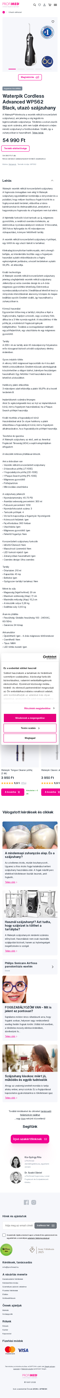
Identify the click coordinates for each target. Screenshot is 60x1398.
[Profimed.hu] (11, 5)
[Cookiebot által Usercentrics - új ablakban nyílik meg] (43, 657)
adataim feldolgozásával (38, 1238)
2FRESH (43, 1389)
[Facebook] (26, 1202)
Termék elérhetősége (15, 148)
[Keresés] (34, 4)
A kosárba (10, 792)
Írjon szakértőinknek (27, 1138)
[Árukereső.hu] (21, 1250)
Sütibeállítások (9, 1298)
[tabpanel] (30, 44)
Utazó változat (15, 12)
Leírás (7, 180)
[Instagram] (33, 1202)
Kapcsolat (6, 1334)
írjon (23, 1119)
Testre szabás (28, 728)
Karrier (5, 1330)
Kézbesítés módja (10, 1283)
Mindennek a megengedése (30, 718)
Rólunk (5, 1326)
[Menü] (55, 5)
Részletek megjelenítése (37, 708)
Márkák (5, 1310)
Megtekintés (27, 77)
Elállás (5, 1294)
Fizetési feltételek (10, 1290)
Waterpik (12, 164)
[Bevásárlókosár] (50, 5)
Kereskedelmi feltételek (12, 1279)
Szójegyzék (7, 1314)
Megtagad (30, 738)
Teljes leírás (38, 133)
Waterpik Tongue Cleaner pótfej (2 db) (16, 771)
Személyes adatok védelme (14, 1287)
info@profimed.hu (10, 1267)
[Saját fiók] (44, 4)
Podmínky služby (27, 1369)
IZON (35, 1389)
